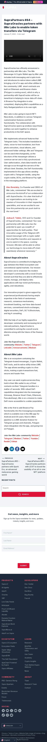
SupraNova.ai (7, 630)
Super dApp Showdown (6, 651)
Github (14, 441)
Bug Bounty (29, 595)
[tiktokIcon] (3, 715)
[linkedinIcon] (19, 711)
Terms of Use (13, 733)
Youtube (34, 438)
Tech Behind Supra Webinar (32, 666)
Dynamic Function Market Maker (8, 619)
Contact (28, 688)
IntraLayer (5, 605)
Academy (28, 658)
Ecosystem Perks (8, 646)
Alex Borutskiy (12, 187)
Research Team (31, 684)
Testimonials (6, 701)
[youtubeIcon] (15, 711)
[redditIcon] (11, 715)
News (27, 671)
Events (4, 688)
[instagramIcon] (7, 715)
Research (28, 643)
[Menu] (43, 7)
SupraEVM (6, 656)
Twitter (27, 345)
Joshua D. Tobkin (13, 218)
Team (27, 681)
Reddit (7, 441)
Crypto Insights (30, 661)
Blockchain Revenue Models (10, 692)
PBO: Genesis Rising (9, 681)
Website (18, 345)
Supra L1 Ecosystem (9, 643)
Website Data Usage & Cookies (30, 733)
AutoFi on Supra (8, 633)
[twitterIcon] (11, 711)
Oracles (5, 595)
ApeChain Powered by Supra (9, 664)
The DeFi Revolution (9, 659)
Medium (32, 348)
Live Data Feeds (8, 602)
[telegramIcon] (3, 711)
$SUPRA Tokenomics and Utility (31, 648)
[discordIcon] (7, 711)
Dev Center (29, 584)
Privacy (4, 733)
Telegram (36, 345)
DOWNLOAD (38, 2)
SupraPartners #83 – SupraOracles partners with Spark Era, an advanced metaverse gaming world (11, 466)
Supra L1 (5, 584)
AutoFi (4, 591)
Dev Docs (28, 587)
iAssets (4, 615)
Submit (23, 565)
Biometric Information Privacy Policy (23, 735)
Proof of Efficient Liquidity (8, 610)
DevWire (28, 591)
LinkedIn (7, 348)
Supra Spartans (7, 684)
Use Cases (29, 654)
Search (25, 494)
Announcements (20, 348)
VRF (3, 598)
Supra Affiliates (7, 668)
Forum (4, 697)
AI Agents (5, 587)
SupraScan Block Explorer (8, 625)
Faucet (27, 598)
